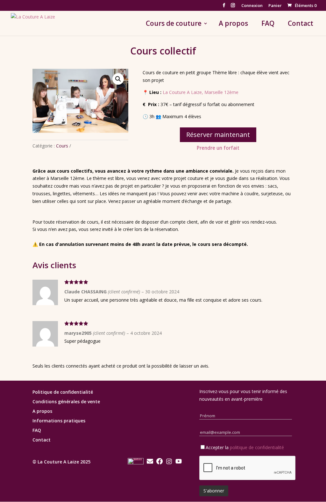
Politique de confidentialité (62, 392)
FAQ (267, 24)
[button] (118, 79)
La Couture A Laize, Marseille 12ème (200, 92)
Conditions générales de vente (66, 402)
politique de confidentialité (257, 447)
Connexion (252, 6)
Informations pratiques (58, 421)
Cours (62, 146)
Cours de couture (174, 24)
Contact (300, 24)
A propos (233, 24)
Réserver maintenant (218, 134)
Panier (275, 6)
